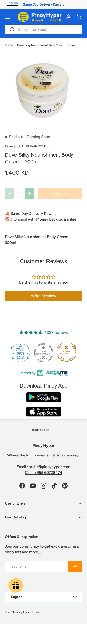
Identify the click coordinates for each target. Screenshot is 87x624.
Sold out (60, 193)
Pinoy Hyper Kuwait (28, 612)
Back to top (41, 430)
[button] (79, 17)
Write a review (43, 296)
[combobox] (43, 29)
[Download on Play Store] (43, 397)
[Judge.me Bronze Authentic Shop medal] (66, 352)
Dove (9, 146)
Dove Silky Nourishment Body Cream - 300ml (46, 45)
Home (9, 45)
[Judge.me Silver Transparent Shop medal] (43, 352)
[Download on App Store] (43, 411)
